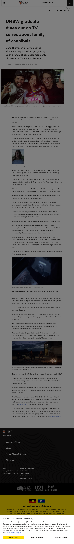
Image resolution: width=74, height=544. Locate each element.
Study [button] (8, 448)
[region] (37, 529)
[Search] (70, 3)
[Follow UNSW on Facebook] (57, 10)
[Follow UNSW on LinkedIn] (50, 10)
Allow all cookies (13, 537)
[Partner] (46, 3)
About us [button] (10, 460)
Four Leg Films (23, 404)
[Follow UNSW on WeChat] (61, 10)
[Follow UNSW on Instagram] (54, 10)
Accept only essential (37, 537)
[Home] (23, 3)
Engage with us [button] (13, 442)
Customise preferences (61, 537)
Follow (68, 8)
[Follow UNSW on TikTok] (65, 10)
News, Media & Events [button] (16, 454)
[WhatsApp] (69, 10)
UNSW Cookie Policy (14, 533)
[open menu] (4, 3)
